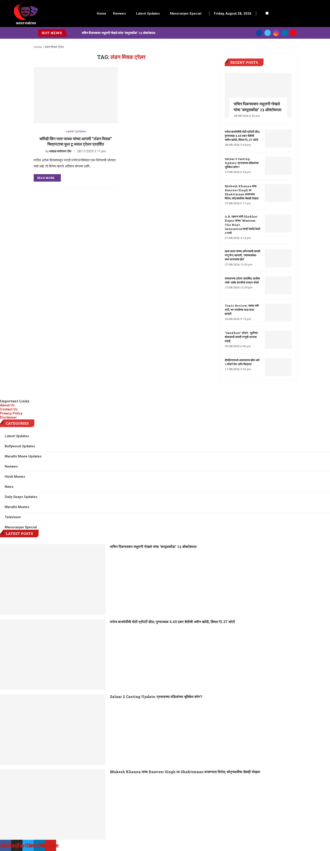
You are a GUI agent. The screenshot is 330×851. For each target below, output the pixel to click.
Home (101, 13)
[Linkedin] (285, 33)
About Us (7, 405)
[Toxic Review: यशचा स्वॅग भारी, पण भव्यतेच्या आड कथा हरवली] (278, 313)
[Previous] (71, 32)
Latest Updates (148, 13)
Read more (45, 178)
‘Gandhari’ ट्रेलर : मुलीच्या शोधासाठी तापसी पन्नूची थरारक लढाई (241, 337)
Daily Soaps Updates (21, 497)
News (9, 487)
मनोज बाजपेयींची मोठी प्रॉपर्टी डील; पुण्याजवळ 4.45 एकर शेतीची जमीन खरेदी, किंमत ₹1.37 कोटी (242, 136)
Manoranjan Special (185, 13)
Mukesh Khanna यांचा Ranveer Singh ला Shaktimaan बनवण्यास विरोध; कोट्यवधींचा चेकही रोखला (242, 192)
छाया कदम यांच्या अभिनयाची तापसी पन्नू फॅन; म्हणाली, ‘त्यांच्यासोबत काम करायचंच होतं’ (242, 255)
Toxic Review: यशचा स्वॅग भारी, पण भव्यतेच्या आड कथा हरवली (242, 310)
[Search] (262, 13)
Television (13, 517)
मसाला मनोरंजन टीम (60, 151)
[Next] (77, 32)
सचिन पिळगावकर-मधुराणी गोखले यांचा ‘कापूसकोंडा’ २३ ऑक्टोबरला (118, 33)
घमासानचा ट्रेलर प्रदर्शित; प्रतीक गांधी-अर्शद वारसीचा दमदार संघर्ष (242, 280)
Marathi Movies (17, 507)
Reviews (119, 13)
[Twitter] (267, 33)
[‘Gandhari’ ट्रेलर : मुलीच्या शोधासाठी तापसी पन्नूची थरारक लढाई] (278, 340)
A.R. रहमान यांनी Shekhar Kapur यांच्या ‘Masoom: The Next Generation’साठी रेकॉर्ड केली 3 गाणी (242, 224)
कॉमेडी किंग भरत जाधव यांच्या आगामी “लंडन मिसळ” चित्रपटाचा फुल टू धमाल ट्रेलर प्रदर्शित (76, 141)
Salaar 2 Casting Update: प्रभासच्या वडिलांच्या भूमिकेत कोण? (242, 163)
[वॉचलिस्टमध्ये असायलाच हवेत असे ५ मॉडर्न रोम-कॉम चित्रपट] (278, 367)
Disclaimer (8, 417)
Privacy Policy (11, 413)
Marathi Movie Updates (23, 456)
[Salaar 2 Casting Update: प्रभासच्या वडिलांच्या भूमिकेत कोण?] (278, 166)
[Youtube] (293, 33)
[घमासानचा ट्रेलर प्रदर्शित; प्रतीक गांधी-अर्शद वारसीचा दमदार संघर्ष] (278, 285)
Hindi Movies (15, 477)
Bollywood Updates (20, 446)
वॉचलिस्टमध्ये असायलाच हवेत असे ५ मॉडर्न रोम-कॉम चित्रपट (242, 362)
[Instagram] (276, 33)
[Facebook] (259, 33)
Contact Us (9, 409)
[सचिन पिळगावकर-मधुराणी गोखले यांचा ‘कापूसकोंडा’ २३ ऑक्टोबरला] (258, 95)
